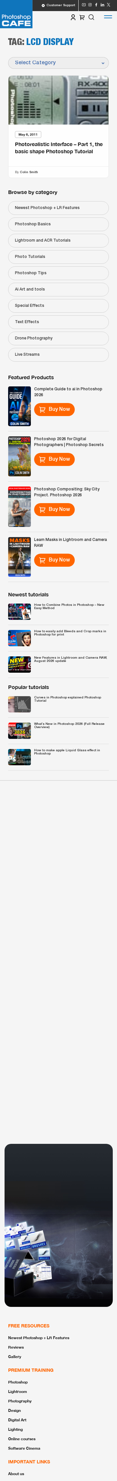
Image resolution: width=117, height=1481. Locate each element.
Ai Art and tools (30, 289)
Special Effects (29, 305)
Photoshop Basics (33, 224)
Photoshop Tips (30, 273)
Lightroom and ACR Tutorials (43, 240)
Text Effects (27, 322)
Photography (20, 1401)
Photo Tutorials (30, 257)
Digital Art (17, 1419)
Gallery (14, 1356)
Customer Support (60, 5)
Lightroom (17, 1391)
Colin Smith (29, 172)
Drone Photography (33, 338)
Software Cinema (24, 1448)
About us (16, 1473)
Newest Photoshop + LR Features (47, 208)
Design (14, 1410)
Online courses (21, 1438)
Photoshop (18, 1382)
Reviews (16, 1347)
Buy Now (59, 409)
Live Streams (27, 354)
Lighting (15, 1429)
